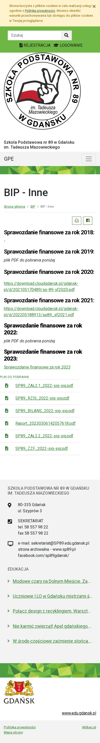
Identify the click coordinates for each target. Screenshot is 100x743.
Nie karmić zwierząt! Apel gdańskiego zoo (52, 626)
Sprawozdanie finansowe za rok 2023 (37, 367)
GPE (9, 159)
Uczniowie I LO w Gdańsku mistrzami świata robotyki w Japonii (52, 596)
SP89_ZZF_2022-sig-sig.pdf (41, 448)
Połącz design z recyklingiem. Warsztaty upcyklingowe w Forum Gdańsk (52, 611)
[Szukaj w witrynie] (66, 35)
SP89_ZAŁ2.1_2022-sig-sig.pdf (44, 385)
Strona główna (14, 206)
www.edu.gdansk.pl (79, 713)
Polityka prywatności (20, 727)
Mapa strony (13, 732)
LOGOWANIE (71, 45)
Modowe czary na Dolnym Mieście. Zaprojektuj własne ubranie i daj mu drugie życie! (52, 581)
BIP (33, 206)
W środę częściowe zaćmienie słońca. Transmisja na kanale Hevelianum (52, 641)
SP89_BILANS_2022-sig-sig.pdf (45, 410)
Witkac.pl (89, 727)
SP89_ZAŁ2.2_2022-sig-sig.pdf (44, 435)
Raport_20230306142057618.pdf (45, 423)
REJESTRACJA (37, 45)
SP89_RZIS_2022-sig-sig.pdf (42, 398)
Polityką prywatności (40, 11)
